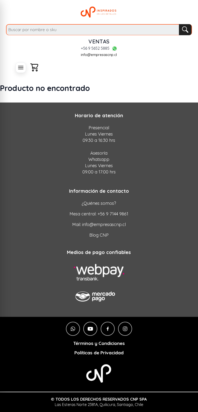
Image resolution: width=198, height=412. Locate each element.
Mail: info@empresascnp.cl (99, 224)
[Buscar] (185, 29)
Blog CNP (99, 235)
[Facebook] (108, 329)
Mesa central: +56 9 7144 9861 (99, 214)
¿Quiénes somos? (99, 203)
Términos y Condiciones (99, 343)
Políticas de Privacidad (99, 353)
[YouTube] (90, 329)
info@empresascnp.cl (99, 54)
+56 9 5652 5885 (95, 48)
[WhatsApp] (114, 48)
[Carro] (34, 67)
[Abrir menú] (20, 67)
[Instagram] (125, 329)
